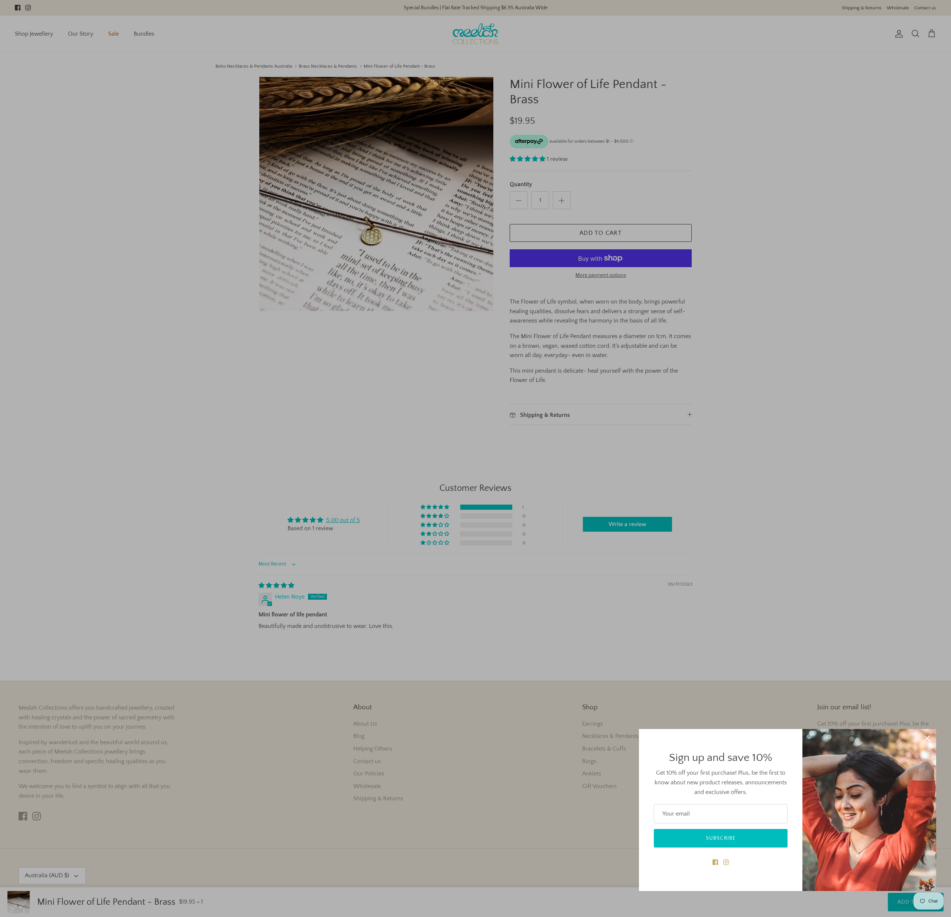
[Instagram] (726, 862)
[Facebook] (715, 862)
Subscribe (721, 838)
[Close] (927, 738)
